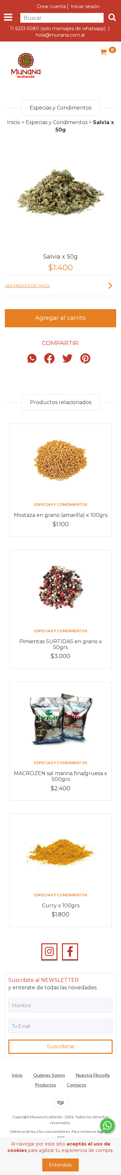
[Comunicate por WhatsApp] (107, 1125)
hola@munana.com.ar (60, 35)
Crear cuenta (51, 6)
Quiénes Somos (49, 1075)
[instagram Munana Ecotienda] (49, 951)
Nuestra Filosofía (93, 1075)
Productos (45, 1085)
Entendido (60, 1165)
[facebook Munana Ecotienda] (70, 951)
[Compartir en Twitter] (67, 359)
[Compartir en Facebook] (49, 359)
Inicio (13, 122)
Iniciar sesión (85, 6)
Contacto (76, 1085)
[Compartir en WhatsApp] (33, 359)
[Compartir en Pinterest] (85, 359)
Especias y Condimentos (56, 122)
